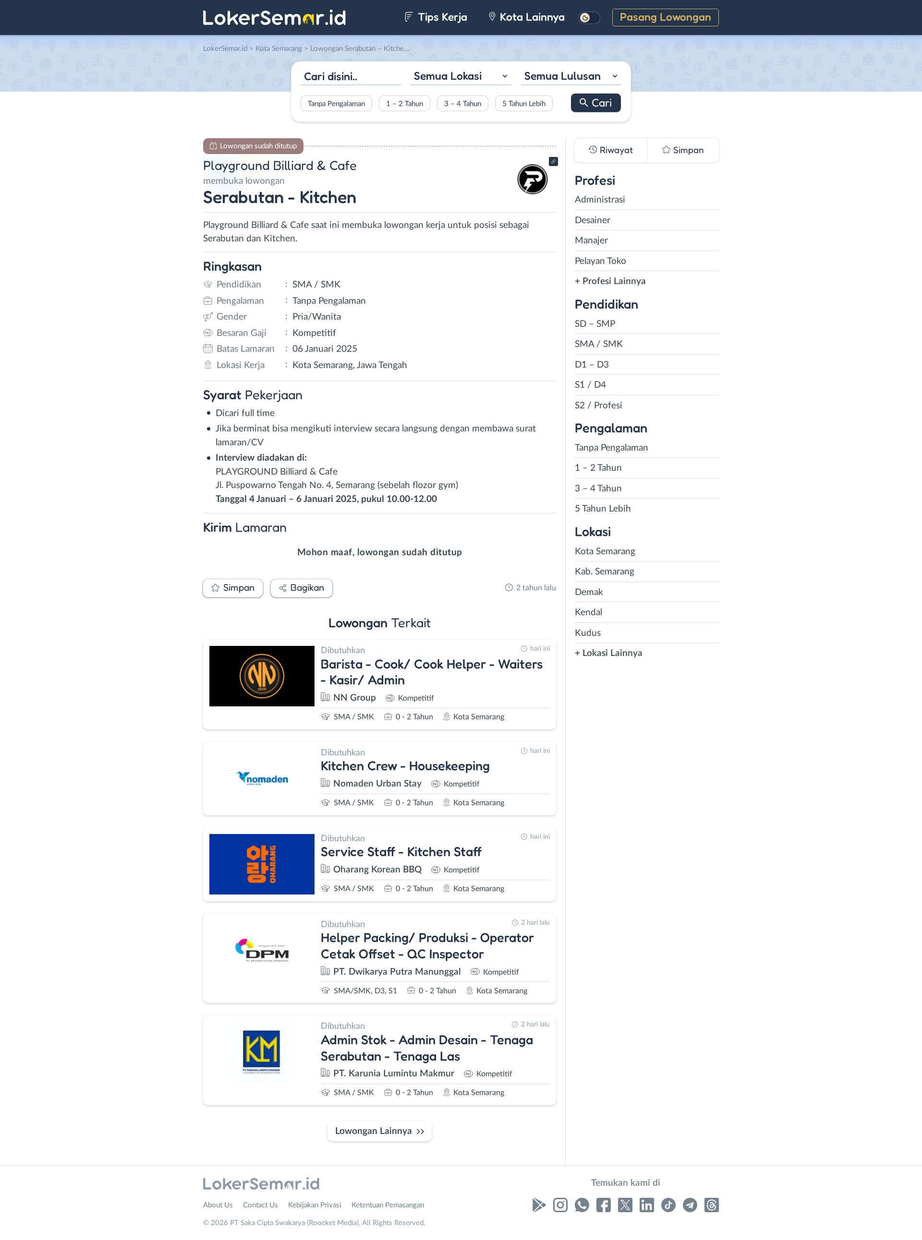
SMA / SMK (599, 344)
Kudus (588, 633)
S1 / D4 (590, 385)
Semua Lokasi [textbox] (448, 75)
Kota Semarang (605, 551)
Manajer (591, 240)
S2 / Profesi (598, 405)
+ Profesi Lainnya (610, 281)
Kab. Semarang (604, 571)
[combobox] (461, 77)
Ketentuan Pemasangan (388, 1205)
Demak (589, 592)
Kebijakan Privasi (314, 1205)
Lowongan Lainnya (373, 1131)
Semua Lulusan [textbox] (562, 75)
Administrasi (600, 199)
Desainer (592, 220)
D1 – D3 (592, 365)
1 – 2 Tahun (404, 103)
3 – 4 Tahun (462, 103)
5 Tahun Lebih (524, 103)
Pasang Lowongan (665, 16)
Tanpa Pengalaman (336, 103)
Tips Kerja (441, 16)
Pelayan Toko (600, 261)
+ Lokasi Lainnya (609, 653)
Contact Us (260, 1205)
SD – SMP (595, 324)
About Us (218, 1205)
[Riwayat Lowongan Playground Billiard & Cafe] (532, 197)
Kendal (588, 612)
